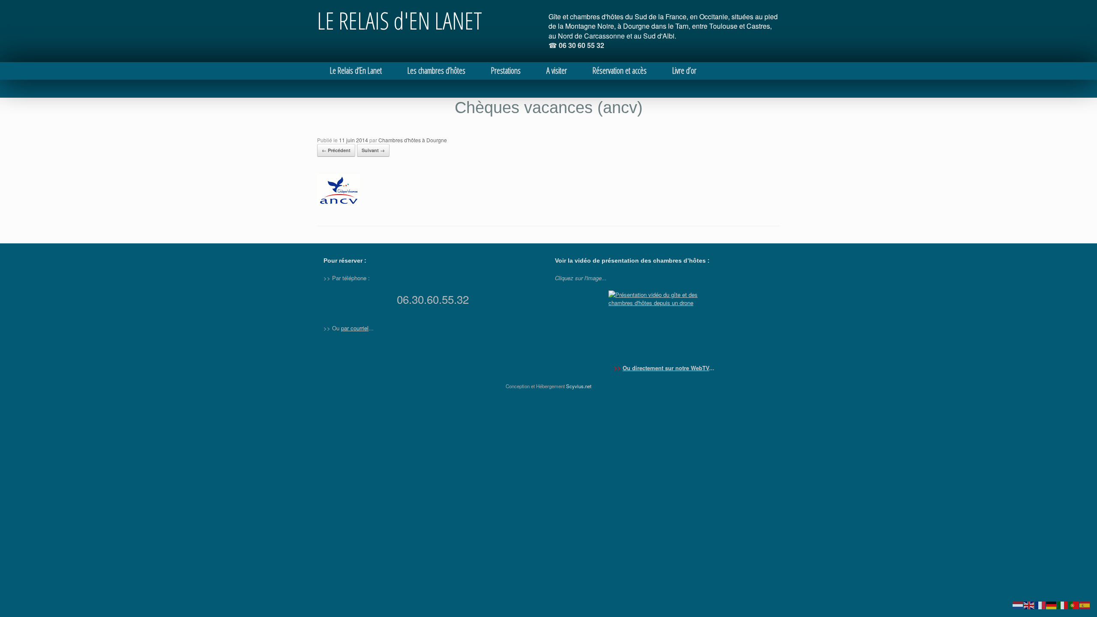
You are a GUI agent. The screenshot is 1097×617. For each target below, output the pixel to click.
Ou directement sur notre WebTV (666, 368)
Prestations (506, 70)
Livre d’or (684, 70)
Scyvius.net (578, 386)
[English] (1029, 604)
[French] (1040, 604)
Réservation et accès (620, 70)
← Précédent (336, 150)
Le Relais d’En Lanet (356, 70)
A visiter (556, 70)
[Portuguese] (1073, 604)
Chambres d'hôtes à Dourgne (412, 140)
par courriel (355, 328)
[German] (1051, 604)
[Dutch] (1018, 604)
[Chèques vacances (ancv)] (338, 204)
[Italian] (1062, 604)
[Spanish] (1085, 604)
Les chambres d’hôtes (436, 70)
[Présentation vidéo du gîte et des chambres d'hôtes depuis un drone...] (664, 323)
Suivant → (373, 150)
